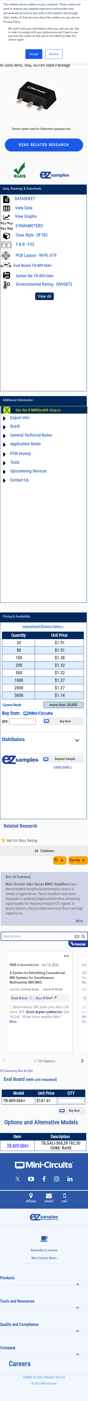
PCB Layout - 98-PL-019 (36, 255)
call (64, 1201)
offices (31, 1201)
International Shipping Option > (43, 626)
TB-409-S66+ (18, 1145)
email (48, 1201)
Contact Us (19, 479)
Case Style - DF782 (32, 235)
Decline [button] (53, 54)
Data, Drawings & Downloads (22, 188)
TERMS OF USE (32, 1377)
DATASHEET (25, 198)
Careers (20, 1364)
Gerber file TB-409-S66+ (35, 275)
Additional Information (18, 400)
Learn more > (63, 767)
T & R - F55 (25, 244)
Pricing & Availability (16, 616)
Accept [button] (34, 54)
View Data (24, 208)
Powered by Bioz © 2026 (18, 1071)
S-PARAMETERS (29, 225)
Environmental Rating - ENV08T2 (44, 284)
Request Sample (65, 759)
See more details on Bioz (73, 1070)
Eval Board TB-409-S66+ (32, 265)
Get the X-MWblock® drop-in (38, 410)
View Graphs (26, 216)
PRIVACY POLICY (54, 1377)
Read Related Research (44, 145)
